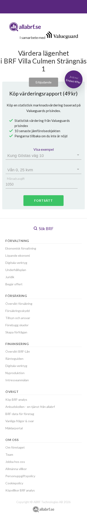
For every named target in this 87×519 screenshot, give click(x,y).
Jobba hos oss (15, 462)
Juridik (9, 277)
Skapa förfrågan (16, 332)
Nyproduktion (15, 373)
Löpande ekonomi (17, 255)
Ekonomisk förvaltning (20, 248)
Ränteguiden (14, 358)
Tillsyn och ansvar (17, 318)
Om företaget (15, 447)
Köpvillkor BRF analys (20, 490)
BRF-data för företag (19, 414)
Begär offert (14, 284)
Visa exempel (43, 149)
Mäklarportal (14, 428)
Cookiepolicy (14, 483)
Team (9, 454)
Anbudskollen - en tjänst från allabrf (30, 407)
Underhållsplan (15, 270)
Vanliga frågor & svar (19, 421)
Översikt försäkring (18, 303)
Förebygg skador (17, 325)
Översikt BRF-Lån (17, 351)
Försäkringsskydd (17, 311)
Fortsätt (43, 200)
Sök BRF (46, 228)
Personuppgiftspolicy (20, 476)
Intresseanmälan (17, 380)
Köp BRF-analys (16, 399)
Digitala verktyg (16, 263)
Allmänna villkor (16, 469)
